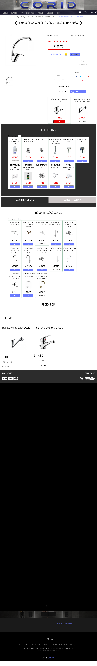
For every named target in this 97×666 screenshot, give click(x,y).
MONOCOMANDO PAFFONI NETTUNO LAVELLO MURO (14, 276)
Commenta (48, 606)
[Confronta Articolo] (11, 362)
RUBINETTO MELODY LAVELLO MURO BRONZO (28, 224)
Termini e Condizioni (54, 650)
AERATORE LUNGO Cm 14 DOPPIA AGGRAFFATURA (55, 141)
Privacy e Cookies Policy (43, 650)
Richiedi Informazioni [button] (75, 54)
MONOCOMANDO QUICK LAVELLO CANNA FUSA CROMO (70, 17)
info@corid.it (76, 645)
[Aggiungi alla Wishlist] (4, 362)
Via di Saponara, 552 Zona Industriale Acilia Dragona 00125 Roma (34, 645)
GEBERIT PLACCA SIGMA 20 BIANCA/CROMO (15, 167)
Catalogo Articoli (25, 17)
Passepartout (51, 657)
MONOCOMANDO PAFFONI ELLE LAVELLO (28, 250)
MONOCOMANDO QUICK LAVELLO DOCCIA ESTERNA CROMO (17, 327)
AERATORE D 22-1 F (41, 139)
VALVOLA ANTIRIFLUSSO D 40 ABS (68, 167)
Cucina (54, 17)
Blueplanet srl (51, 659)
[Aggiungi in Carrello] (44, 365)
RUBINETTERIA (48, 17)
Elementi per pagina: (12, 136)
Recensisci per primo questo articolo (56, 30)
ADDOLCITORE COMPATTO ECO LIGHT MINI (14, 141)
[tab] (24, 200)
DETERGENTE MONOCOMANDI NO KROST (28, 167)
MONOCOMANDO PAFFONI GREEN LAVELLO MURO (42, 250)
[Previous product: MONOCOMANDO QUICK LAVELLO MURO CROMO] (16, 22)
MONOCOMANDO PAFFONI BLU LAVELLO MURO (69, 224)
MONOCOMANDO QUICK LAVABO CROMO (48, 327)
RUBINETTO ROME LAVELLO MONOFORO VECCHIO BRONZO (42, 276)
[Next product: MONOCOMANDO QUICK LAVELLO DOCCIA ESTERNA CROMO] (81, 22)
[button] (20, 50)
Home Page (16, 17)
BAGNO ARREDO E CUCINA (37, 17)
